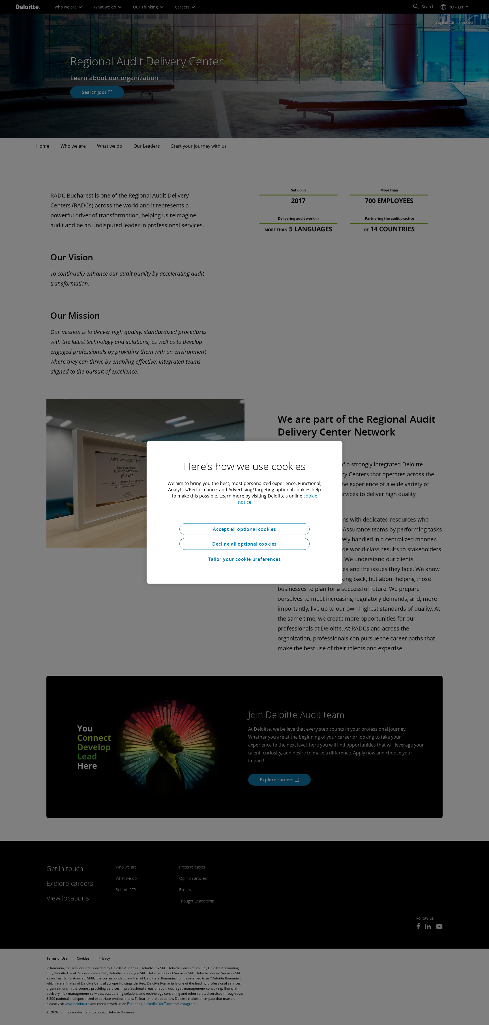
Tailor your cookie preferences (244, 559)
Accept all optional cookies (244, 529)
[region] (244, 512)
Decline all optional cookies (244, 544)
